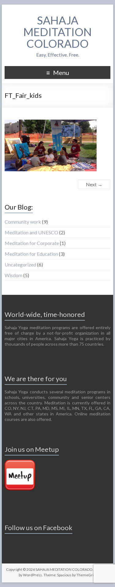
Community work (23, 222)
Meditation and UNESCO (31, 232)
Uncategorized (20, 264)
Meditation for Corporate (32, 243)
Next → (94, 184)
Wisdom (13, 275)
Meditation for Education (31, 254)
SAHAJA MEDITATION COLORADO (57, 31)
